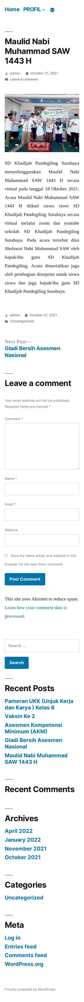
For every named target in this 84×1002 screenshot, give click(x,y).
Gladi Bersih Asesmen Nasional (33, 743)
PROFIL (32, 9)
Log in (12, 937)
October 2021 (23, 857)
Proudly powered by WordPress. (30, 989)
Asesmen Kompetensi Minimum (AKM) (33, 728)
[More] (52, 10)
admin (15, 73)
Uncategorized (22, 321)
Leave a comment (24, 79)
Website (11, 530)
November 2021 (26, 848)
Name (11, 479)
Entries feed (21, 946)
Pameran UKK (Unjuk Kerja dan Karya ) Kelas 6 (39, 704)
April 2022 (19, 831)
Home (12, 9)
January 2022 (23, 840)
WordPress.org (24, 964)
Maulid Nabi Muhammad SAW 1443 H (36, 758)
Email (10, 504)
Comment (14, 419)
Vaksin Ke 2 (20, 716)
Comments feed (26, 955)
